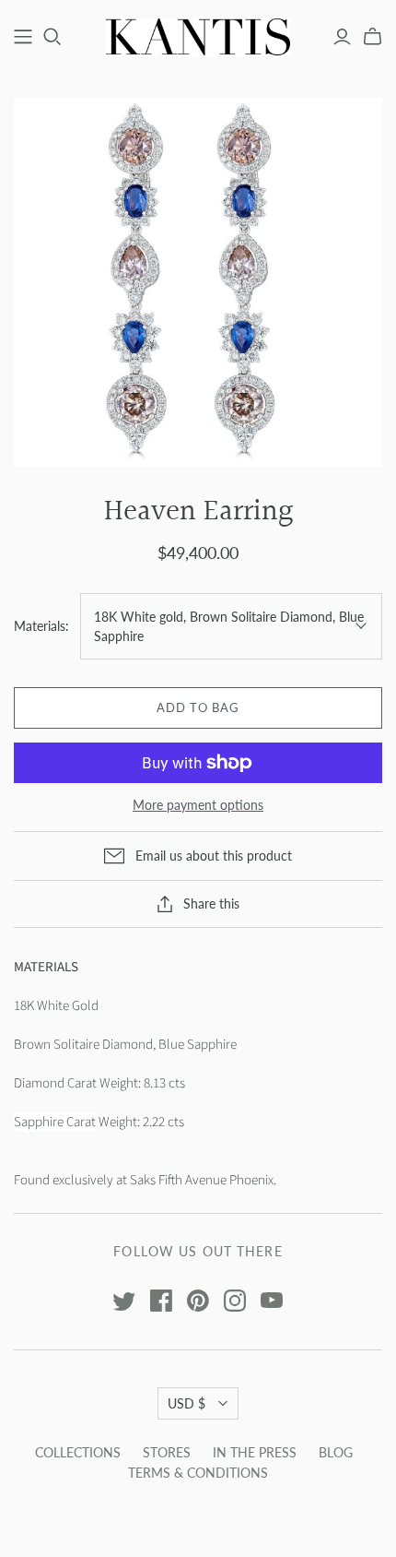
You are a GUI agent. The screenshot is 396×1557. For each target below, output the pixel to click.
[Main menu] (23, 37)
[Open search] (52, 37)
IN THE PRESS (255, 1452)
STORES (167, 1452)
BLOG (336, 1452)
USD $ (186, 1403)
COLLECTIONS (78, 1452)
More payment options (198, 805)
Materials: (41, 626)
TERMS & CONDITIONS (198, 1472)
